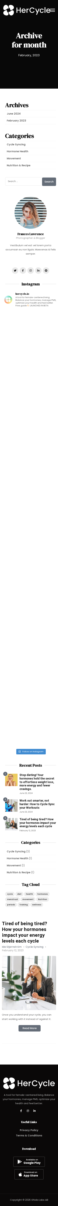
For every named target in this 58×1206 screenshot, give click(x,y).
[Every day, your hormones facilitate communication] (30, 388)
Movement (14, 158)
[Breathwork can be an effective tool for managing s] (30, 513)
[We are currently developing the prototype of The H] (30, 419)
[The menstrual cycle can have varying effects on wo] (30, 575)
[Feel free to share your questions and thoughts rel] (30, 669)
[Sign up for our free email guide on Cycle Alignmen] (30, 450)
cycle (10, 894)
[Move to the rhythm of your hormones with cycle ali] (30, 638)
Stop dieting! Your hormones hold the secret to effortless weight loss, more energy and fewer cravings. (36, 781)
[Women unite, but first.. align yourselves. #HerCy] (30, 700)
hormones (42, 894)
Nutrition (42, 899)
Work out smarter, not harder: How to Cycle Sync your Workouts (37, 804)
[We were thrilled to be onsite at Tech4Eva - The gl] (30, 357)
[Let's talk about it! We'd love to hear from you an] (30, 606)
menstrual (12, 899)
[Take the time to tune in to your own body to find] (30, 482)
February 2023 (16, 120)
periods (11, 904)
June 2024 (14, 114)
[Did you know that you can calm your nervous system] (30, 544)
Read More (30, 1028)
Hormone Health (17, 151)
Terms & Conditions (29, 1135)
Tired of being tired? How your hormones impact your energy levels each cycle (37, 823)
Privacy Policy (29, 1130)
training (23, 904)
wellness (36, 904)
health (29, 894)
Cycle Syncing (16, 144)
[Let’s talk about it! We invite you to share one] (30, 731)
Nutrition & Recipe (18, 165)
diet (19, 894)
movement (28, 899)
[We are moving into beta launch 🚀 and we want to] (30, 326)
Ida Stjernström (12, 947)
